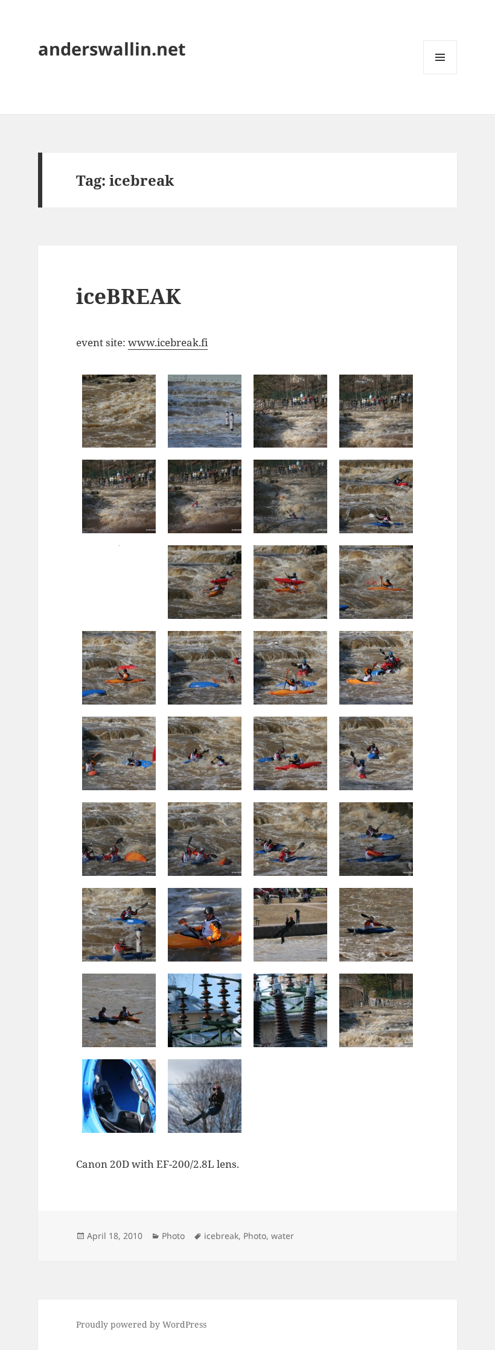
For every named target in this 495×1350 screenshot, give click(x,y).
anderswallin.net (112, 48)
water (282, 1235)
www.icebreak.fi (168, 342)
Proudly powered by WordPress (141, 1324)
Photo (173, 1235)
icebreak (221, 1235)
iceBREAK (128, 296)
